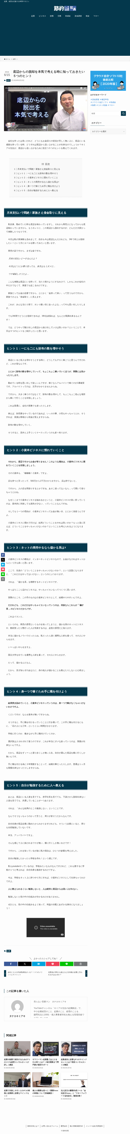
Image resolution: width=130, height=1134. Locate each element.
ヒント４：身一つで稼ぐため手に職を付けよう (38, 186)
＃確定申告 (104, 99)
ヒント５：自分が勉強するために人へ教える (37, 190)
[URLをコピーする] (80, 964)
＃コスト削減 (101, 105)
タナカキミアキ (17, 1016)
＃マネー (111, 105)
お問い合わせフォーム (50, 1126)
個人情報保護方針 (76, 1126)
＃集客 (93, 105)
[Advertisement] (65, 38)
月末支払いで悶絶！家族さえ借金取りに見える (38, 169)
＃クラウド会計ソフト (99, 102)
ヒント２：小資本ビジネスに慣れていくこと (37, 177)
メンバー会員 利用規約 (94, 1126)
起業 (8, 80)
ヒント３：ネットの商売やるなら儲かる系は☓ (38, 182)
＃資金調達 (94, 99)
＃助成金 (112, 102)
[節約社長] (65, 8)
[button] (11, 964)
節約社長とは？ (33, 1126)
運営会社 (64, 1126)
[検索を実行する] (123, 113)
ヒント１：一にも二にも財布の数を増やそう (37, 173)
